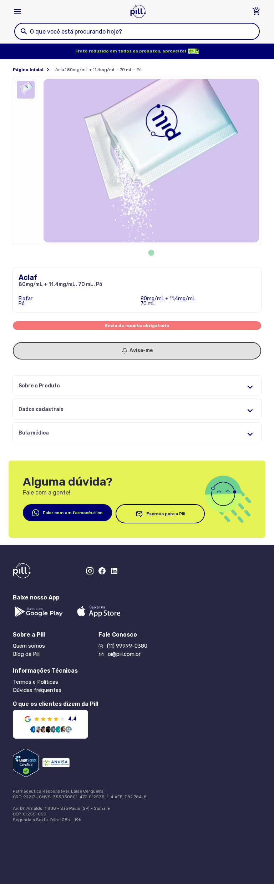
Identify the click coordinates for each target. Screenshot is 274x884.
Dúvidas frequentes (37, 690)
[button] (27, 91)
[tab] (151, 253)
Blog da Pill (26, 654)
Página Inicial (28, 69)
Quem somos (29, 646)
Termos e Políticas (35, 682)
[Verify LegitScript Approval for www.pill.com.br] (26, 763)
